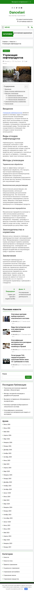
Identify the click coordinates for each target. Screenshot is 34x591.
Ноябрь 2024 (7, 485)
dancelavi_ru (8, 61)
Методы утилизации (11, 93)
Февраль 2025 (8, 475)
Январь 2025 (7, 478)
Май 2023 (6, 532)
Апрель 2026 (7, 435)
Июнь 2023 (7, 529)
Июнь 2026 (7, 428)
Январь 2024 (7, 511)
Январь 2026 (7, 446)
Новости (6, 51)
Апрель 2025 (7, 467)
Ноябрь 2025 (7, 453)
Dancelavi (17, 12)
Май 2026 (6, 431)
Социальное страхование (11, 568)
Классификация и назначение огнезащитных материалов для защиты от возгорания (17, 412)
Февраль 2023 (8, 543)
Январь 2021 (7, 547)
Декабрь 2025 (8, 449)
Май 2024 (6, 500)
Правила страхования (10, 564)
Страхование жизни (10, 575)
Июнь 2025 (7, 460)
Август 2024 (7, 493)
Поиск (4, 374)
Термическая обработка (15, 95)
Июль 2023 (7, 525)
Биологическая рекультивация (17, 97)
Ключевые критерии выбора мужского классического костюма (15, 2)
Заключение (9, 104)
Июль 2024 (7, 496)
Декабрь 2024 (8, 482)
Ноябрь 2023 (7, 514)
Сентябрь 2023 (8, 518)
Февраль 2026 (8, 442)
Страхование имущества (11, 579)
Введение (8, 89)
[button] (25, 86)
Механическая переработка (17, 99)
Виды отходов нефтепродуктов (15, 91)
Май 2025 (6, 464)
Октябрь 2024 (8, 489)
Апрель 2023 (7, 536)
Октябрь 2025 (8, 457)
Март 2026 (7, 439)
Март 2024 (7, 504)
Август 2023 (7, 522)
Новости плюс (8, 561)
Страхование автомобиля (12, 572)
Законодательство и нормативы (15, 101)
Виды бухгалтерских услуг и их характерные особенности (21, 329)
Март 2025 (7, 471)
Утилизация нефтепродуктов (12, 113)
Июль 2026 (7, 424)
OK (26, 589)
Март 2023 (7, 540)
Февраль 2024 (8, 507)
